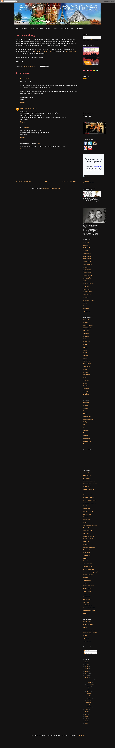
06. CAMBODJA (87, 256)
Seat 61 (85, 635)
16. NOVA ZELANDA (88, 283)
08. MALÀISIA (87, 261)
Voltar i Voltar (86, 602)
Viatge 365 (86, 577)
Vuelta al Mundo (87, 605)
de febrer (89, 700)
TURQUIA (85, 391)
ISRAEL (85, 344)
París (84, 433)
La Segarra (86, 422)
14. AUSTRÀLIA (87, 278)
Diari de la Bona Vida (88, 489)
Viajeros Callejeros (88, 574)
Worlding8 (85, 613)
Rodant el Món (87, 550)
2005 (86, 718)
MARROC (85, 355)
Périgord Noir (86, 438)
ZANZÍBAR (86, 394)
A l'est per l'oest (87, 475)
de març (89, 698)
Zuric (84, 444)
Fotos (55, 28)
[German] (91, 71)
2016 (86, 664)
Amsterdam (86, 402)
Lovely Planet (86, 519)
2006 (86, 716)
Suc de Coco (86, 561)
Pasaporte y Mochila (88, 536)
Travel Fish (86, 638)
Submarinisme (87, 441)
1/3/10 (38, 143)
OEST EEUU (86, 366)
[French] (88, 71)
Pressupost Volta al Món (66, 28)
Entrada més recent (23, 181)
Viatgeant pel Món (88, 583)
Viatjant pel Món (87, 588)
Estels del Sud (87, 416)
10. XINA (85, 267)
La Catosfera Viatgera (89, 630)
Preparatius (86, 308)
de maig (89, 693)
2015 (86, 666)
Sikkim (85, 558)
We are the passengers (89, 610)
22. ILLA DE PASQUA (89, 300)
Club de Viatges (87, 621)
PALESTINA (86, 372)
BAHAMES (86, 319)
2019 (86, 662)
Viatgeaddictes (87, 641)
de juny (89, 691)
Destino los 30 (87, 486)
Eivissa (85, 413)
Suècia (51, 51)
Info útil (85, 303)
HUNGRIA (86, 336)
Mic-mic (85, 522)
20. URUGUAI (87, 294)
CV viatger (40, 28)
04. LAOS (85, 250)
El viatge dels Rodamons (89, 503)
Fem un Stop (86, 508)
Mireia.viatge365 (25, 108)
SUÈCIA (85, 386)
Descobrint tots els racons (90, 483)
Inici (17, 28)
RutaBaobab (86, 552)
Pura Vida (85, 544)
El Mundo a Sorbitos (88, 497)
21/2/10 (27, 79)
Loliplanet (85, 516)
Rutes (32, 28)
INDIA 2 (85, 339)
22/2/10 (26, 128)
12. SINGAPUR (87, 272)
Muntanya (85, 430)
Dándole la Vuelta (87, 495)
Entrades (87, 650)
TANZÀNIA (86, 388)
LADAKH (85, 352)
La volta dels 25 (87, 514)
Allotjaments (80, 28)
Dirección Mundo (87, 492)
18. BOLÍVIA (86, 289)
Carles (22, 79)
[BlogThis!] (42, 66)
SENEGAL (86, 380)
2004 (86, 721)
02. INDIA (85, 245)
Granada (45, 51)
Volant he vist (86, 594)
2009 (86, 709)
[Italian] (97, 71)
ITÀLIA (85, 347)
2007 (86, 714)
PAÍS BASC (86, 375)
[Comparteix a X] (44, 66)
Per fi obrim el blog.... (89, 703)
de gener (89, 706)
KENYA (85, 350)
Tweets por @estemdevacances (88, 182)
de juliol (89, 689)
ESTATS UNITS (87, 328)
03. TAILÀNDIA (87, 248)
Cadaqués (85, 408)
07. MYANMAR (87, 259)
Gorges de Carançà (88, 419)
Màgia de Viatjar (87, 530)
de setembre (90, 684)
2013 (86, 671)
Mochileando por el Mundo (90, 525)
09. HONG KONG (87, 264)
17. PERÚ (85, 286)
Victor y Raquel (87, 591)
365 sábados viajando (89, 472)
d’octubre (89, 682)
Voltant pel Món (87, 599)
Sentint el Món (87, 555)
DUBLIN (85, 322)
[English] (84, 71)
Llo (84, 424)
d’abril (88, 696)
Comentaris (88, 653)
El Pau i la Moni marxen (89, 500)
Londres (85, 305)
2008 (86, 712)
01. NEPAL (86, 242)
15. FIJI (85, 281)
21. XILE (85, 297)
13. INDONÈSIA (87, 275)
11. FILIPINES (87, 270)
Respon (22, 102)
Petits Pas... (86, 541)
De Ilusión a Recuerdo (89, 481)
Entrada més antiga (70, 181)
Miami (84, 427)
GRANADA (86, 333)
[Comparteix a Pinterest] (48, 66)
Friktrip (85, 627)
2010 (86, 678)
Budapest (85, 405)
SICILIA (85, 383)
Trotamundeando (87, 566)
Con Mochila (86, 478)
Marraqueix (37, 51)
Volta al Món (86, 311)
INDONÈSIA (86, 341)
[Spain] (94, 71)
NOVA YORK (86, 361)
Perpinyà (85, 435)
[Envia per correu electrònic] (41, 66)
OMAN (85, 369)
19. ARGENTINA (87, 292)
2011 (86, 675)
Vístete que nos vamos (89, 607)
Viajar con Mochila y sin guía (90, 572)
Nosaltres (24, 28)
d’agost (89, 686)
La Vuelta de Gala (88, 511)
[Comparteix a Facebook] (46, 66)
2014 (86, 669)
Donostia (85, 411)
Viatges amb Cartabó (88, 585)
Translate (95, 40)
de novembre (90, 680)
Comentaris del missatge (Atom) (51, 188)
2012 (86, 673)
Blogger (81, 735)
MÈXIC (85, 358)
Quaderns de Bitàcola (89, 547)
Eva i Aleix (86, 506)
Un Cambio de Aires (88, 569)
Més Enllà (85, 533)
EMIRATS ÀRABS (88, 325)
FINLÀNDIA (86, 330)
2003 (86, 723)
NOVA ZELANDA (87, 364)
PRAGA (85, 377)
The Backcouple (87, 563)
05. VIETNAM (87, 253)
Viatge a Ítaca (87, 580)
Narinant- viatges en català (90, 632)
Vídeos (48, 28)
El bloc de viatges (88, 624)
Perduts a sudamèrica (89, 539)
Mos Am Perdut (87, 528)
